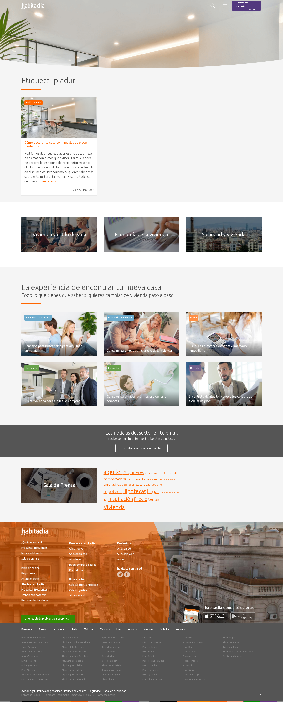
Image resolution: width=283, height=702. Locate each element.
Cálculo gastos (78, 590)
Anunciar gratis (30, 578)
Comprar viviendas (111, 670)
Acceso (121, 559)
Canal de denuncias (114, 691)
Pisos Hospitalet (150, 670)
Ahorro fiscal (77, 595)
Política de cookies (75, 691)
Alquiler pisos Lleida (72, 665)
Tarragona (58, 629)
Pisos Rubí (188, 665)
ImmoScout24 (79, 695)
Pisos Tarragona (231, 642)
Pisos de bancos (79, 570)
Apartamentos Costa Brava (34, 642)
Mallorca (89, 629)
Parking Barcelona (30, 665)
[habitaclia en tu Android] (242, 619)
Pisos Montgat (190, 661)
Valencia (148, 629)
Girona (42, 629)
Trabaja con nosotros (33, 594)
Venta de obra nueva (234, 656)
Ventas (153, 499)
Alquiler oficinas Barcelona (75, 651)
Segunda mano (78, 553)
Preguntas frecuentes (34, 547)
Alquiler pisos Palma (72, 670)
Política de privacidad (49, 691)
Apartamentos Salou (31, 651)
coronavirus (112, 484)
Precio (140, 499)
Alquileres (133, 472)
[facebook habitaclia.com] (127, 574)
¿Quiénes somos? (31, 542)
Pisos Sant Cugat (191, 675)
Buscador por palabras (82, 564)
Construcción (169, 479)
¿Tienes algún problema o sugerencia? (48, 618)
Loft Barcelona (28, 661)
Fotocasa (50, 695)
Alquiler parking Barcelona (75, 656)
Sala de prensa (30, 558)
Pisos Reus (188, 647)
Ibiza (119, 629)
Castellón (165, 629)
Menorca (105, 629)
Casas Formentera (111, 647)
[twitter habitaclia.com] (120, 574)
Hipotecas (134, 491)
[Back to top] (274, 693)
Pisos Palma (188, 638)
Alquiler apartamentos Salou (35, 675)
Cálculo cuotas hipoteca (83, 584)
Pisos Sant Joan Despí (194, 679)
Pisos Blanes (148, 651)
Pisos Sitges (229, 638)
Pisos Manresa (190, 651)
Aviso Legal (28, 691)
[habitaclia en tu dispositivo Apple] (216, 619)
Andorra (132, 629)
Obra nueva (76, 548)
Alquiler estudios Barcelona (76, 642)
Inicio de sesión (30, 568)
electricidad (143, 484)
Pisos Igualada (149, 675)
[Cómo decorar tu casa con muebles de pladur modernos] (59, 117)
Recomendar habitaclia (34, 600)
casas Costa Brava (111, 642)
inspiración (120, 499)
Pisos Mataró (189, 656)
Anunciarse (124, 548)
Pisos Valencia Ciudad (153, 661)
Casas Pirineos (28, 647)
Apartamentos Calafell (113, 638)
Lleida (74, 629)
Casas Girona (108, 651)
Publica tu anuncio (246, 5)
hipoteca (113, 491)
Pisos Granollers (150, 665)
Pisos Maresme (28, 670)
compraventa (115, 479)
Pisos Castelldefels (111, 665)
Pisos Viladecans (231, 647)
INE (106, 499)
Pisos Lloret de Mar (152, 679)
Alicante (180, 629)
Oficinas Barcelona (151, 642)
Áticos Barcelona (29, 656)
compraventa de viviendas (144, 479)
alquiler (113, 472)
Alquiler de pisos (70, 638)
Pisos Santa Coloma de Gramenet (240, 651)
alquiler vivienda (154, 473)
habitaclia (63, 695)
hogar (153, 491)
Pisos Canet (148, 656)
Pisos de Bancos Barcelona (34, 679)
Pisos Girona (108, 679)
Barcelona (27, 629)
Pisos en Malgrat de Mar (33, 638)
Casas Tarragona (110, 661)
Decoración (128, 484)
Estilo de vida (33, 102)
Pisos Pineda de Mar (193, 642)
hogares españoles (169, 492)
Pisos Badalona (149, 647)
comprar (170, 473)
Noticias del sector (32, 553)
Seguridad (95, 691)
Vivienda (114, 507)
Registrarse (28, 573)
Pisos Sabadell (190, 670)
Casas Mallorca (109, 656)
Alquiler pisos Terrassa (73, 675)
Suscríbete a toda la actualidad (141, 448)
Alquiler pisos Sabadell (73, 679)
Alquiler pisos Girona (72, 661)
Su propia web (125, 553)
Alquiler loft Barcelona (73, 647)
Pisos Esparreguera (111, 675)
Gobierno (157, 484)
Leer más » (48, 181)
